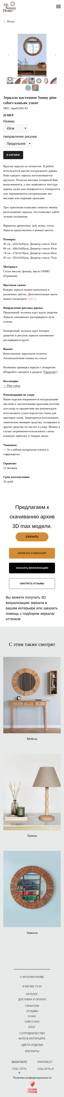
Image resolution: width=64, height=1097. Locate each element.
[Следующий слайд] (55, 55)
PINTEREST (45, 1062)
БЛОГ (32, 1027)
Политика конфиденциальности (32, 1077)
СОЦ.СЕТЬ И (45, 1068)
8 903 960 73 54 (32, 986)
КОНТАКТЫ (32, 1051)
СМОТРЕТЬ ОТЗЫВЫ (32, 583)
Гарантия (49, 372)
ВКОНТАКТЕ (19, 1062)
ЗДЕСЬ (32, 298)
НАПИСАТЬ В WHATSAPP (32, 553)
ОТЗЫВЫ (32, 1011)
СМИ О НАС (32, 1021)
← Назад (8, 21)
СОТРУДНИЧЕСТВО (32, 1033)
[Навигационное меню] (58, 6)
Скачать (32, 536)
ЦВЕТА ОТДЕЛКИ (32, 1045)
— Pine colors (11, 385)
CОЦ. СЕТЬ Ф (19, 1070)
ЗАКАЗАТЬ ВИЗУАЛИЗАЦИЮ (32, 568)
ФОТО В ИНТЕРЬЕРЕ (32, 1038)
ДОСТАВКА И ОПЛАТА (32, 999)
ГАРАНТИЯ (32, 1006)
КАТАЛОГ (32, 994)
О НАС (32, 1016)
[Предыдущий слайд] (9, 55)
